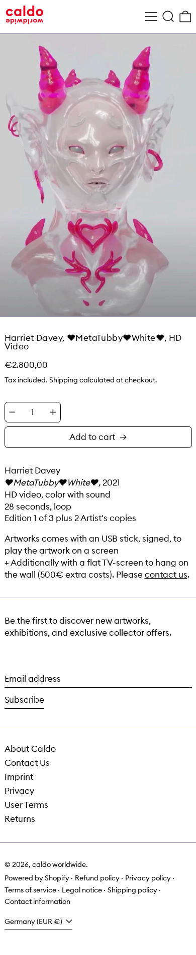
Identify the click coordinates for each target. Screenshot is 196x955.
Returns (20, 818)
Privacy (19, 790)
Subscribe (24, 699)
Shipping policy (132, 889)
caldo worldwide (59, 864)
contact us (166, 574)
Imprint (19, 776)
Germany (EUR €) (34, 921)
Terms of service (30, 889)
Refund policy (97, 877)
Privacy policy (148, 877)
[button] (168, 17)
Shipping (63, 379)
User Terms (26, 804)
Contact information (37, 901)
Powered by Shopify (37, 877)
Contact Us (27, 762)
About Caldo (30, 748)
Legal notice (82, 889)
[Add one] (53, 412)
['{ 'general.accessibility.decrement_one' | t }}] (12, 412)
